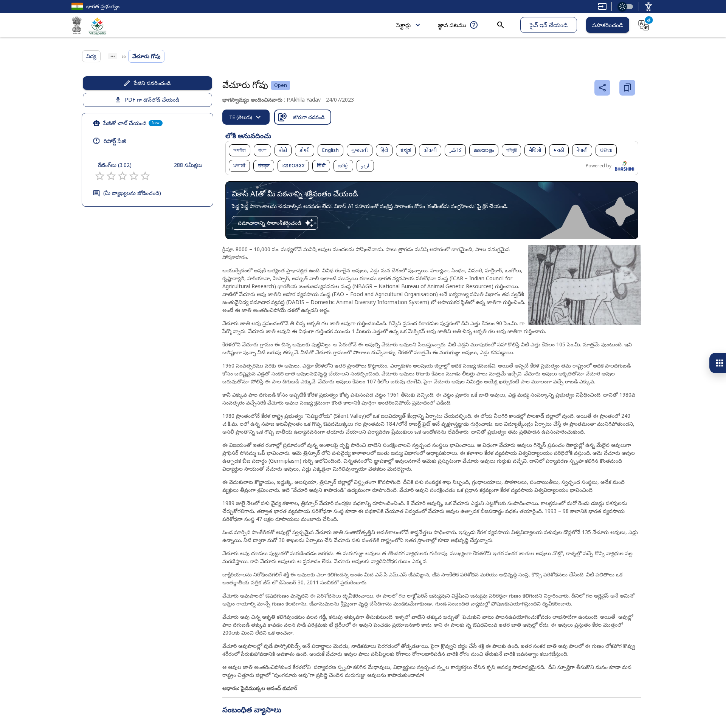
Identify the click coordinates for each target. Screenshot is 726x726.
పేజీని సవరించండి (152, 83)
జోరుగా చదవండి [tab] (308, 117)
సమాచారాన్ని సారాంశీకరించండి (269, 222)
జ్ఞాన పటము (452, 25)
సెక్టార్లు (403, 25)
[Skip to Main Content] (602, 6)
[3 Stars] (122, 176)
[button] (239, 150)
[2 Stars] (111, 176)
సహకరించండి (607, 25)
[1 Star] (99, 176)
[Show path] (112, 56)
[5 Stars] (145, 176)
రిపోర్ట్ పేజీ (115, 141)
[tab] (246, 117)
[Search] (500, 24)
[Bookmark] (627, 87)
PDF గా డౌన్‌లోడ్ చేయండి (152, 99)
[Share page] (602, 87)
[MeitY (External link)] (76, 26)
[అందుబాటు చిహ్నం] (648, 6)
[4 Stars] (134, 176)
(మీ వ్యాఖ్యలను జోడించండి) (132, 192)
